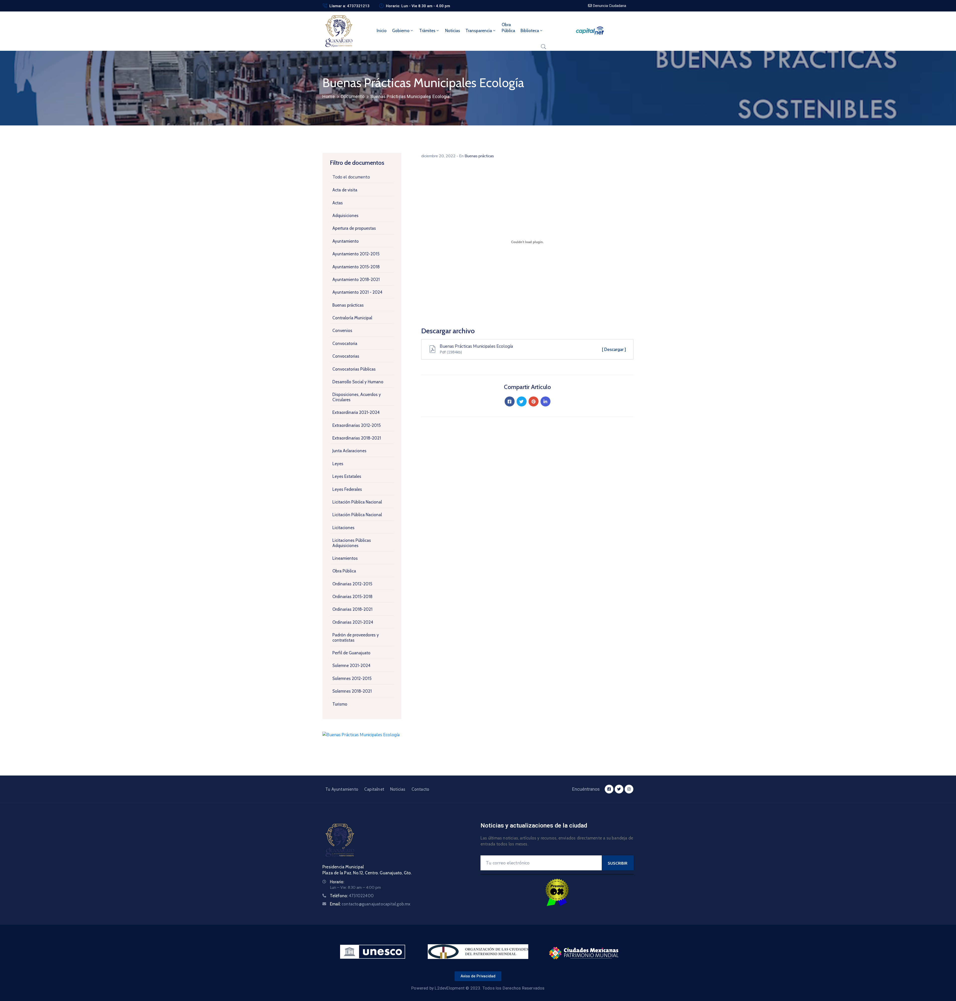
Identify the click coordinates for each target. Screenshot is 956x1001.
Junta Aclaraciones (349, 450)
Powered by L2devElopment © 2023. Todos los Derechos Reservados (477, 988)
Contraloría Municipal (352, 317)
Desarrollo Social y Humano (357, 381)
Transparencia (479, 30)
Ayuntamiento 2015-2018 (356, 266)
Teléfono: (352, 895)
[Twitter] (522, 401)
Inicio (382, 30)
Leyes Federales (347, 489)
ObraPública (508, 27)
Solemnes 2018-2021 (352, 691)
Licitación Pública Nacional (357, 502)
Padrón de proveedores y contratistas (355, 637)
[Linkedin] (545, 401)
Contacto (420, 789)
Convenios (342, 330)
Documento (352, 96)
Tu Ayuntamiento (341, 789)
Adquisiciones (345, 215)
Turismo (339, 704)
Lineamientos (345, 558)
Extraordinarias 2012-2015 (356, 425)
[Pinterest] (533, 401)
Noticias (452, 30)
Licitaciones (343, 527)
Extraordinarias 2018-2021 (356, 438)
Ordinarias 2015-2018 (352, 596)
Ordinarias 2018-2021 (352, 609)
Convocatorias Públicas (354, 369)
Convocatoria (344, 343)
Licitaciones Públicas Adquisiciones (351, 543)
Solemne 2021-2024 (351, 665)
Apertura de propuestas (354, 228)
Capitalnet (374, 789)
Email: (370, 903)
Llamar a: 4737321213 (349, 6)
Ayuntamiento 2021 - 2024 (357, 292)
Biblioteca (530, 30)
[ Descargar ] (614, 349)
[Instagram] (629, 789)
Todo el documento (351, 177)
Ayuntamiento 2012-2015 (355, 253)
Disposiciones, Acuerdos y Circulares (356, 397)
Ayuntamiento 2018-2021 (356, 279)
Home (328, 96)
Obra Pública (344, 570)
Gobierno (401, 30)
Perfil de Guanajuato (351, 652)
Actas (337, 202)
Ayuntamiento (345, 241)
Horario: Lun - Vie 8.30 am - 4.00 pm (418, 6)
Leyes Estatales (346, 476)
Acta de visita (344, 189)
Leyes (337, 463)
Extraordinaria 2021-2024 (356, 412)
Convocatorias (345, 356)
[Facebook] (510, 401)
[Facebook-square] (609, 789)
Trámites (427, 30)
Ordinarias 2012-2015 (352, 583)
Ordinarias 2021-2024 (352, 622)
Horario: (337, 881)
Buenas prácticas (348, 305)
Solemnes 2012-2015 (351, 678)
